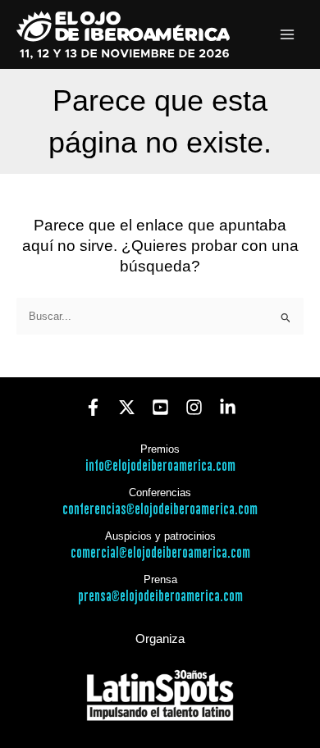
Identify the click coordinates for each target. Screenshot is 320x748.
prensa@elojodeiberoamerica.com (160, 596)
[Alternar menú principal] (288, 35)
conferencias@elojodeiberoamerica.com (160, 510)
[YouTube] (160, 407)
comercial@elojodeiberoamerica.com (160, 553)
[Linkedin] (227, 407)
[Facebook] (93, 407)
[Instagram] (194, 407)
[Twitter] (126, 407)
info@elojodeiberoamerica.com (160, 466)
